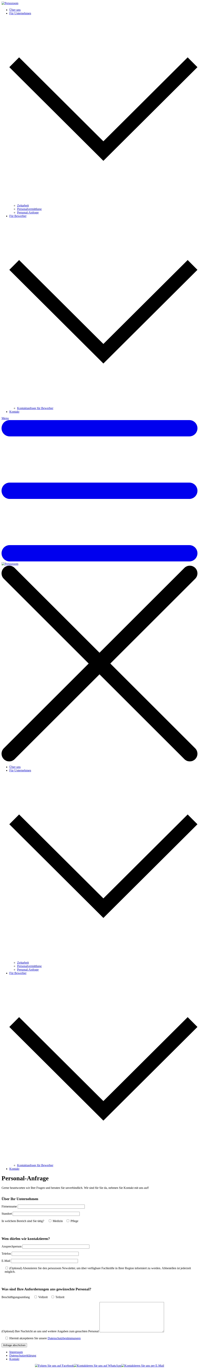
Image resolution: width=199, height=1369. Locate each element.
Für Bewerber (17, 216)
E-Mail (6, 1260)
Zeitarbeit (23, 205)
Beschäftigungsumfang (16, 1297)
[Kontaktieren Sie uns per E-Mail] (142, 1365)
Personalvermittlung (29, 209)
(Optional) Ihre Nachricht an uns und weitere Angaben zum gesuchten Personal (50, 1331)
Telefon (6, 1253)
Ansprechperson (12, 1246)
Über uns (15, 9)
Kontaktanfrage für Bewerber (35, 408)
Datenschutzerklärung (22, 1355)
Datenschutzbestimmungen (64, 1338)
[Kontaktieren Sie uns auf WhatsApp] (97, 1365)
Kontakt (14, 411)
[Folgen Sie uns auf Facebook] (54, 1365)
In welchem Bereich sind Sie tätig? (23, 1221)
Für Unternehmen (20, 13)
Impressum (16, 1352)
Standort (7, 1213)
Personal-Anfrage (28, 212)
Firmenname (9, 1206)
